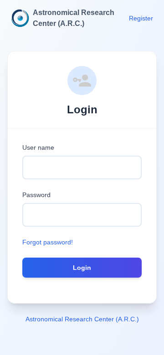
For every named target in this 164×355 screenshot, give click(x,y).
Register (141, 18)
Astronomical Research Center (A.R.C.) (82, 319)
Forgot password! (47, 242)
